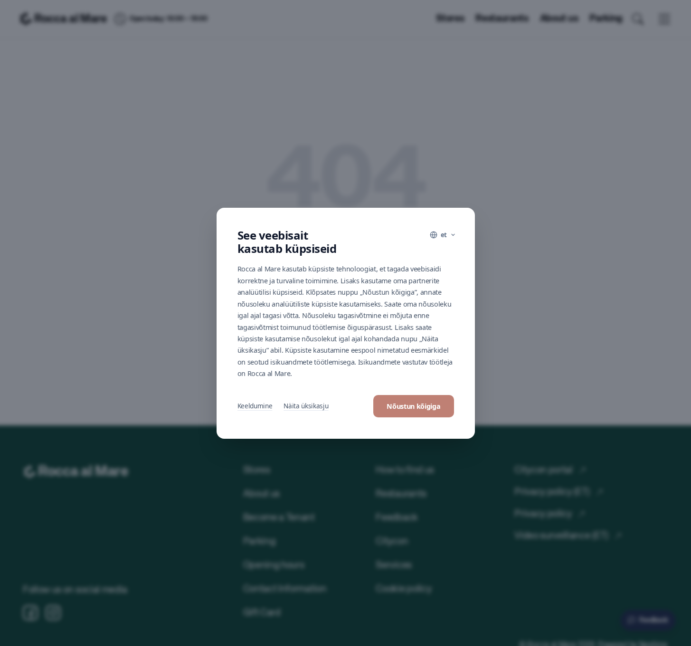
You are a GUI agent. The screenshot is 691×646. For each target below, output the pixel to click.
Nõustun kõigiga (413, 406)
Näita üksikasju (306, 405)
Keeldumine (255, 405)
